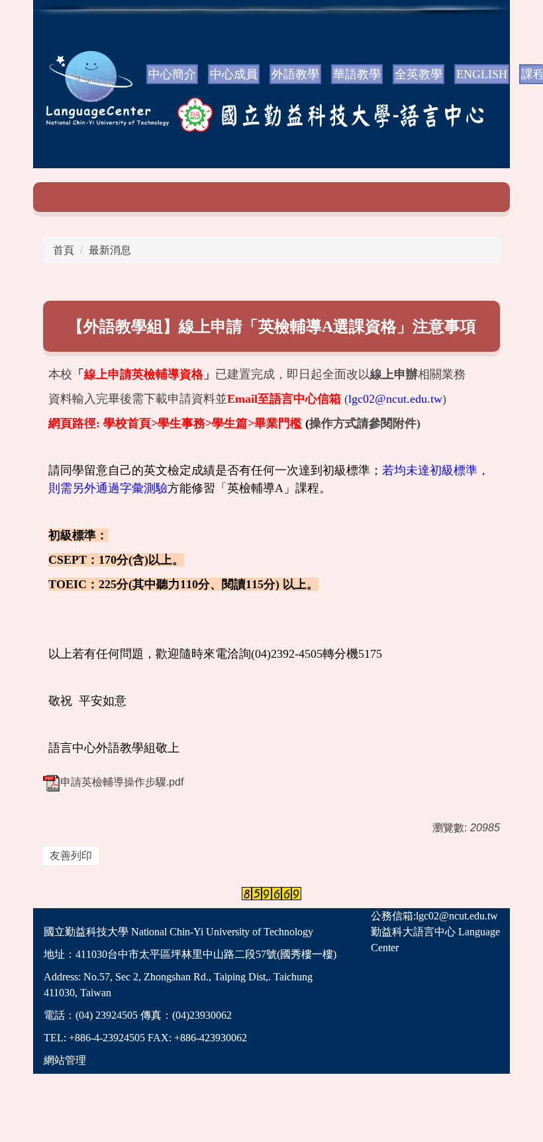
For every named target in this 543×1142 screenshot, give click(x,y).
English (481, 74)
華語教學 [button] (357, 74)
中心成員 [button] (234, 74)
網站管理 (65, 1060)
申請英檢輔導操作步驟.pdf (121, 782)
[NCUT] (78, 115)
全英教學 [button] (418, 74)
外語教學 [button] (295, 74)
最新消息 (110, 250)
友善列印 (71, 855)
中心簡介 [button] (172, 74)
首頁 (63, 250)
